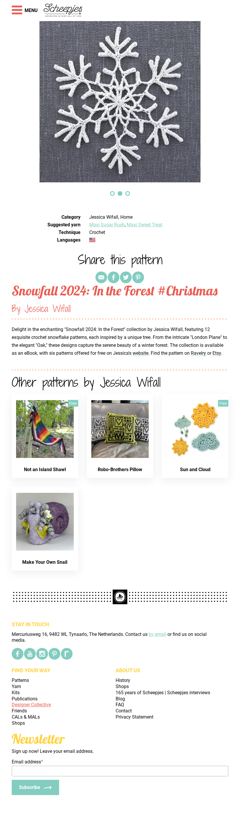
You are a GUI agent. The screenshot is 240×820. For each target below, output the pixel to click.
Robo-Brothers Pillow (120, 469)
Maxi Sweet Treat (144, 225)
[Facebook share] (113, 277)
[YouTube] (30, 654)
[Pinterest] (138, 277)
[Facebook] (17, 654)
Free (73, 403)
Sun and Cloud (195, 469)
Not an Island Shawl (45, 469)
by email (157, 634)
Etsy (216, 353)
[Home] (63, 10)
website (140, 353)
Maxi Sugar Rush (107, 225)
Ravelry (199, 353)
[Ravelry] (67, 654)
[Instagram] (42, 654)
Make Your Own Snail (44, 562)
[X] (126, 277)
